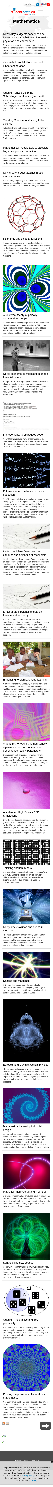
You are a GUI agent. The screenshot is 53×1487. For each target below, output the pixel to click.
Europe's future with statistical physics (25, 1064)
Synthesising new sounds (18, 1262)
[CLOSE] (33, 1480)
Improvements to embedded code (23, 434)
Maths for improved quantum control (24, 1191)
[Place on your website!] (7, 1424)
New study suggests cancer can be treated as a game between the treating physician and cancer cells (26, 37)
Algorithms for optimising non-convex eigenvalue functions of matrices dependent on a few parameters (25, 747)
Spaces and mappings (16, 980)
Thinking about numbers (17, 868)
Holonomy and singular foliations (22, 238)
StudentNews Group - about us (26, 1461)
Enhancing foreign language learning (25, 679)
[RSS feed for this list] (3, 1424)
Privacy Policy (28, 1475)
